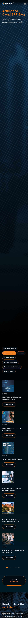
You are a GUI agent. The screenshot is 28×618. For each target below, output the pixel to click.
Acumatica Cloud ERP (9, 353)
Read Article (9, 404)
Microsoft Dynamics (9, 371)
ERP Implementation (9, 357)
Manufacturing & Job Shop (11, 362)
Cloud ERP (21, 353)
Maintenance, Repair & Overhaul (12, 366)
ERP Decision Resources (10, 348)
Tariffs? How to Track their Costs (12, 459)
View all (14, 581)
